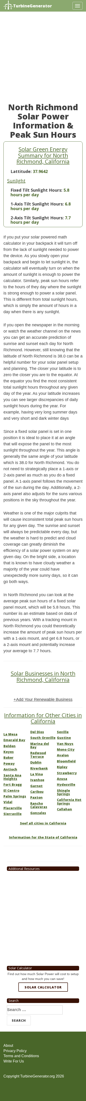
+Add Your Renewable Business (43, 699)
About (8, 1045)
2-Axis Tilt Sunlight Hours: (37, 217)
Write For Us (13, 1061)
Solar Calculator (43, 987)
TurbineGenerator (32, 6)
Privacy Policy (15, 1051)
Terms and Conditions (21, 1056)
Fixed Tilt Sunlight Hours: (36, 190)
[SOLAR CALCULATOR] (43, 1004)
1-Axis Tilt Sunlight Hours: (37, 204)
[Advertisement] (43, 59)
